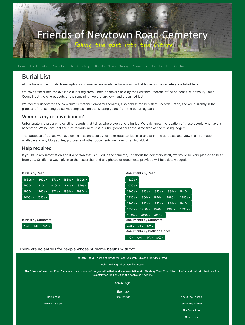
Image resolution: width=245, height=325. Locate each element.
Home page (53, 296)
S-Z (45, 226)
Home (22, 66)
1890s (81, 179)
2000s (28, 197)
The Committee (191, 310)
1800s (131, 191)
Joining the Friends (191, 303)
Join (168, 66)
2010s (41, 197)
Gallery (124, 66)
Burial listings (122, 296)
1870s (54, 179)
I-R (36, 226)
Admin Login (122, 283)
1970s (54, 191)
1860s (41, 179)
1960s (41, 191)
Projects (58, 66)
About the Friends (191, 296)
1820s (131, 179)
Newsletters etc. (53, 303)
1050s (131, 185)
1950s (28, 191)
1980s (67, 191)
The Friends (38, 66)
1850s (28, 179)
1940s (80, 185)
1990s (81, 191)
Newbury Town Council (158, 271)
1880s (67, 179)
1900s (28, 185)
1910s (41, 185)
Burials (100, 66)
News (112, 66)
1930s (67, 185)
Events (157, 66)
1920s (54, 185)
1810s (144, 191)
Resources (139, 66)
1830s (170, 191)
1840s (184, 191)
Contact (180, 66)
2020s (158, 215)
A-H (26, 226)
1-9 (129, 237)
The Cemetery (79, 66)
